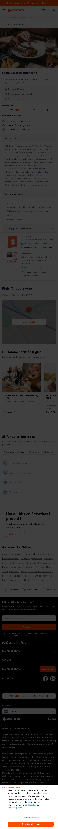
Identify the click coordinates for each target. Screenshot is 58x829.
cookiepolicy (30, 805)
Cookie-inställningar (31, 817)
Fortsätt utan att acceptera (11, 787)
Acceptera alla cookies (31, 824)
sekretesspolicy (15, 808)
